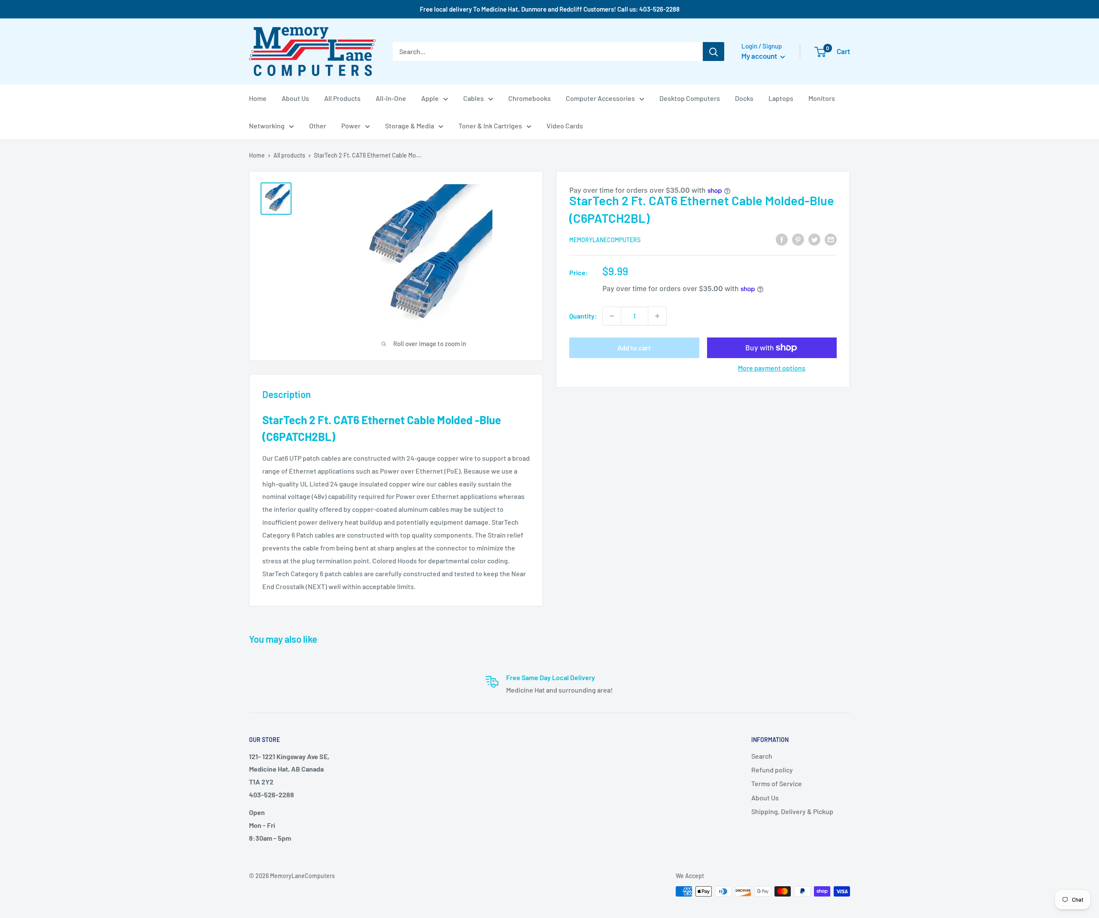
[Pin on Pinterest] (798, 239)
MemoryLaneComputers (605, 239)
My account (759, 56)
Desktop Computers (689, 98)
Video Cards (564, 126)
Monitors (821, 98)
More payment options (771, 368)
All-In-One (391, 98)
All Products (342, 98)
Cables (473, 98)
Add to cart (634, 347)
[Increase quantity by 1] (657, 316)
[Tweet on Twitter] (814, 239)
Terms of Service (776, 783)
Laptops (780, 98)
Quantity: (583, 316)
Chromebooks (529, 98)
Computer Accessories (600, 98)
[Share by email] (831, 239)
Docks (744, 98)
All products (289, 155)
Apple (430, 98)
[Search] (713, 51)
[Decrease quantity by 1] (612, 316)
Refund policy (772, 770)
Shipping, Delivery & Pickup (792, 811)
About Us (295, 98)
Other (317, 126)
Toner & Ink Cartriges (490, 126)
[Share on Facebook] (782, 239)
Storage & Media (409, 126)
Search (761, 756)
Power (351, 126)
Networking (267, 126)
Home (258, 98)
